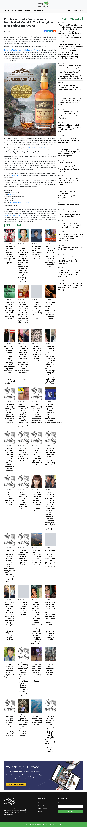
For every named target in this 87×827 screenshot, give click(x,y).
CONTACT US (38, 11)
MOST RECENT (17, 11)
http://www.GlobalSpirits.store (19, 202)
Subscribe (71, 811)
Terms (40, 803)
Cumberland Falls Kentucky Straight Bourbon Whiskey (21, 50)
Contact (40, 811)
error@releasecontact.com (12, 215)
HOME (7, 11)
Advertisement (42, 808)
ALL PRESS (27, 11)
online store (15, 175)
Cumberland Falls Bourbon (38, 148)
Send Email (11, 194)
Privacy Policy (42, 806)
